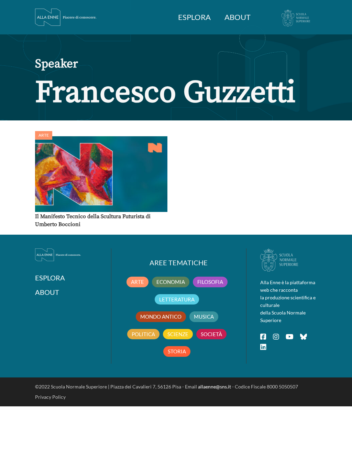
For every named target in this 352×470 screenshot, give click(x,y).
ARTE (137, 282)
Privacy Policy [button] (50, 397)
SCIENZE (177, 334)
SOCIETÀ (211, 334)
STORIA (177, 351)
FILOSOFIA (210, 282)
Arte (43, 135)
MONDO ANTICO (161, 316)
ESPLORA (194, 17)
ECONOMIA (170, 282)
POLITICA (143, 334)
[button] (101, 174)
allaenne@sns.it (214, 386)
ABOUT (237, 17)
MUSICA (204, 316)
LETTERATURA (177, 299)
